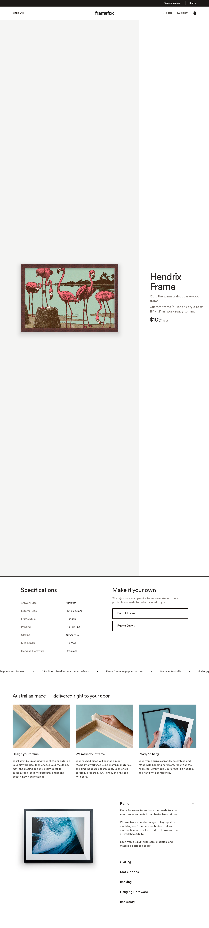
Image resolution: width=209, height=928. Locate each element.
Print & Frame (126, 613)
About (167, 13)
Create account (172, 3)
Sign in (192, 3)
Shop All (18, 13)
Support (182, 13)
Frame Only (125, 625)
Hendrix (71, 619)
